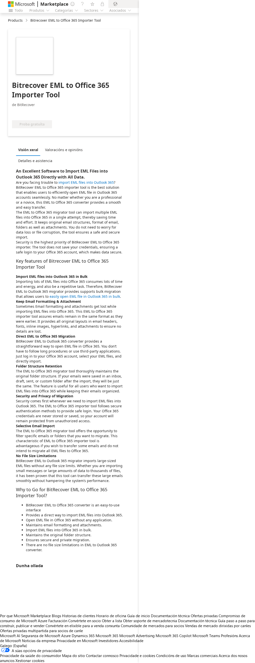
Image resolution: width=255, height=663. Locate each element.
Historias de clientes (78, 615)
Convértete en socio (84, 620)
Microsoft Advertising (137, 635)
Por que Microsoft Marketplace (25, 615)
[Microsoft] (21, 4)
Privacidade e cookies (137, 655)
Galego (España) (13, 645)
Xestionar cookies (29, 660)
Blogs (56, 615)
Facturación (57, 620)
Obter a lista (112, 620)
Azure (66, 635)
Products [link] (15, 20)
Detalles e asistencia (35, 160)
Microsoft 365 (107, 635)
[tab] (29, 149)
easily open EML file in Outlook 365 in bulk (85, 296)
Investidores (108, 640)
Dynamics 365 (83, 635)
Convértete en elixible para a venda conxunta (83, 625)
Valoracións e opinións (64, 149)
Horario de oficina (111, 615)
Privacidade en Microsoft (77, 640)
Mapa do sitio (73, 655)
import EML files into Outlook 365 (86, 182)
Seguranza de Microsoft (40, 635)
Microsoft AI (10, 635)
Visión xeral (28, 149)
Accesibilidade (131, 640)
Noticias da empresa (39, 640)
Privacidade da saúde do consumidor (30, 655)
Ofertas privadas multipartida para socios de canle (41, 630)
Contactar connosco (102, 655)
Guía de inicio (138, 615)
